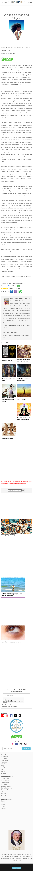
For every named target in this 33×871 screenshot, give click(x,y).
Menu (5, 2)
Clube (3, 767)
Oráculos (3, 773)
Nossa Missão (5, 780)
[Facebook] (11, 715)
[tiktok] (20, 715)
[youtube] (2, 715)
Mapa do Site (5, 790)
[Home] (16, 726)
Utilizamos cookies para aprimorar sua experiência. (16, 866)
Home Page (4, 756)
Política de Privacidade (14, 858)
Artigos (3, 766)
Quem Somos (5, 779)
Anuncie (3, 795)
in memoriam (16, 851)
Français (3, 808)
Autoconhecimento (10, 53)
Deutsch (3, 806)
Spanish (3, 801)
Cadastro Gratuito (6, 786)
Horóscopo (4, 762)
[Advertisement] (16, 462)
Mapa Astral (4, 760)
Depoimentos (5, 782)
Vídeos (3, 771)
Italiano (3, 805)
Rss (2, 792)
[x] (15, 715)
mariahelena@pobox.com (16, 325)
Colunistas (4, 784)
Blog (2, 769)
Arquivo (3, 793)
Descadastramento (6, 788)
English (3, 803)
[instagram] (7, 715)
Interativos (4, 764)
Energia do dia (5, 758)
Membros (29, 2)
